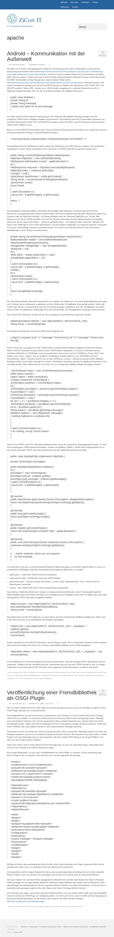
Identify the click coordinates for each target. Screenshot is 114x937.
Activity (15, 672)
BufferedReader (60, 672)
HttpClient (19, 675)
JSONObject (90, 675)
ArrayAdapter (41, 672)
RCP (51, 703)
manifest (46, 906)
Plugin (74, 906)
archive (16, 906)
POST (17, 678)
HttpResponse (46, 675)
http (13, 675)
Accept (10, 672)
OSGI (57, 906)
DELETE (100, 672)
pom (78, 906)
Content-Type (75, 672)
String (41, 678)
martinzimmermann (18, 64)
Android (42, 64)
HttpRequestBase (35, 675)
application (33, 672)
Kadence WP (18, 932)
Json (75, 675)
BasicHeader (51, 672)
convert (82, 672)
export (31, 906)
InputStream (56, 675)
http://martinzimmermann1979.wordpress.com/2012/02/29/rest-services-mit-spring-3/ (44, 82)
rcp (82, 906)
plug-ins (68, 906)
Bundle (21, 906)
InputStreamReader (67, 675)
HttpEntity (26, 675)
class (26, 906)
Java (47, 703)
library (41, 906)
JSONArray (81, 675)
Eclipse (42, 703)
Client (68, 672)
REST (31, 678)
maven (52, 906)
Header (9, 675)
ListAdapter (10, 678)
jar (34, 906)
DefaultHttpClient (91, 672)
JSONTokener (99, 675)
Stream (36, 678)
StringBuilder (48, 678)
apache (26, 672)
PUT (21, 678)
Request (26, 678)
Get (105, 672)
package (62, 906)
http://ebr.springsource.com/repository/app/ (26, 901)
